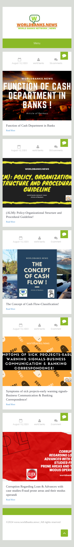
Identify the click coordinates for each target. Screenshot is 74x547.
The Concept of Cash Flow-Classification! (32, 304)
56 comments (56, 63)
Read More (10, 130)
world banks (38, 63)
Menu (37, 43)
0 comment (56, 242)
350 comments (56, 150)
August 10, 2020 (19, 63)
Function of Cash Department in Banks (30, 125)
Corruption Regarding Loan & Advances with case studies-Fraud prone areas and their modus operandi (35, 490)
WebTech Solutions (36, 525)
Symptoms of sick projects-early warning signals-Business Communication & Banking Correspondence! (37, 395)
